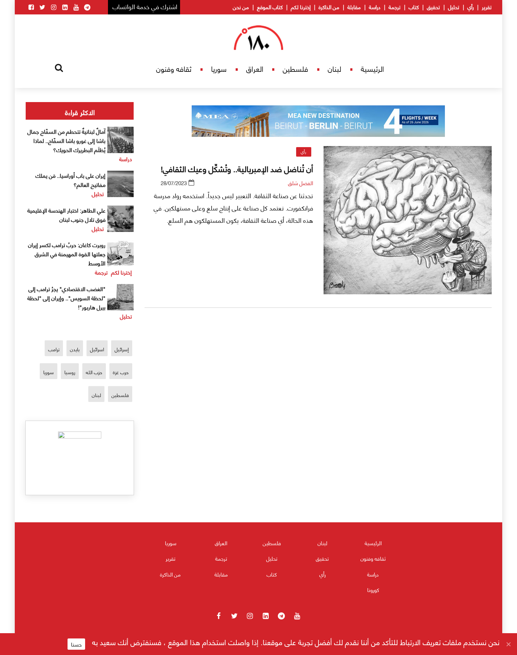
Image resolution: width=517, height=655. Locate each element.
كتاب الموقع (270, 7)
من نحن (241, 7)
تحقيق (433, 7)
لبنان (334, 68)
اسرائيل (97, 349)
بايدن (74, 349)
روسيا (69, 371)
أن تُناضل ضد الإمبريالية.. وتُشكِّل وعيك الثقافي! (237, 168)
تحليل (453, 7)
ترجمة (395, 7)
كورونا (373, 589)
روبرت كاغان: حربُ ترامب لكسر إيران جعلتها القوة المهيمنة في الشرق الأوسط (67, 253)
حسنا (76, 644)
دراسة (375, 7)
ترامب (53, 349)
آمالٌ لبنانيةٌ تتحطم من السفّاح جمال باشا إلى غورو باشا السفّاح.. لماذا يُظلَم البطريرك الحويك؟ (66, 140)
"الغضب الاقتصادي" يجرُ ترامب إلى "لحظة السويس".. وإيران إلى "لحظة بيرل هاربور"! (66, 297)
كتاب (414, 7)
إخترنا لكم (301, 7)
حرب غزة (121, 371)
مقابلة (354, 7)
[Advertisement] (318, 396)
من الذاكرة (329, 7)
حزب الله (94, 371)
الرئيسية (372, 68)
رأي (470, 7)
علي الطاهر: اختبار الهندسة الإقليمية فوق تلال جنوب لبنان (66, 214)
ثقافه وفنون (173, 68)
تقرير (487, 7)
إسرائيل (122, 349)
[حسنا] (508, 644)
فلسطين (295, 68)
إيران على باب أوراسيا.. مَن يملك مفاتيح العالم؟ (71, 179)
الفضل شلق (300, 183)
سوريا (218, 68)
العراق (254, 68)
